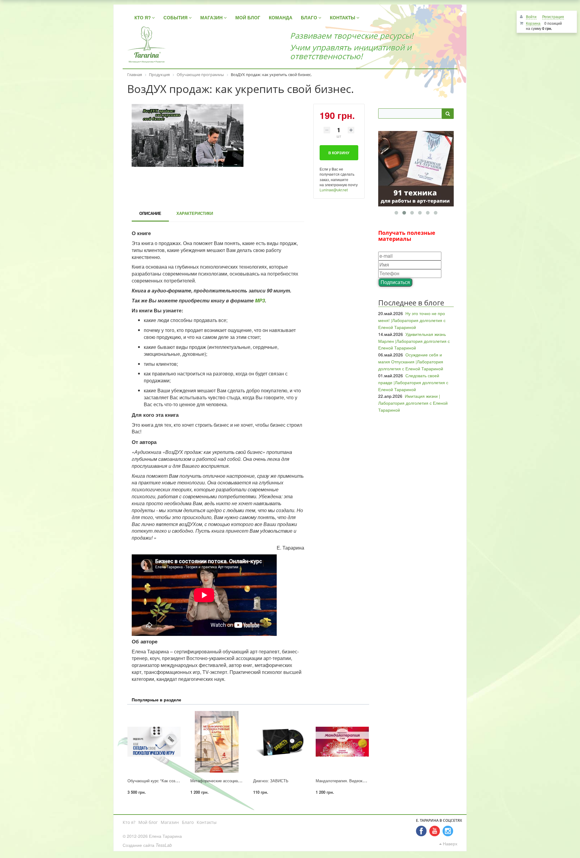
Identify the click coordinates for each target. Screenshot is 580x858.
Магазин (170, 822)
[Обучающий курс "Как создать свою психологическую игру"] (154, 742)
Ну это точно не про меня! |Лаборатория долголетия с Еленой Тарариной (412, 320)
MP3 (260, 300)
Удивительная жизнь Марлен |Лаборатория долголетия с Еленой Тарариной (414, 341)
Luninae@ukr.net (334, 189)
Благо (188, 822)
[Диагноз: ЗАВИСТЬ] (279, 742)
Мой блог (148, 822)
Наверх (449, 843)
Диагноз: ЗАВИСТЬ (270, 780)
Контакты (207, 822)
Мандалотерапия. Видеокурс (342, 780)
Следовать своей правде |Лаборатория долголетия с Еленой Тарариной (413, 382)
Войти (531, 16)
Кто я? (129, 822)
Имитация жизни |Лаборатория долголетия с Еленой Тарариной (413, 403)
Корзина (533, 23)
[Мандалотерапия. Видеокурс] (342, 742)
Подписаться (395, 282)
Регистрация (553, 16)
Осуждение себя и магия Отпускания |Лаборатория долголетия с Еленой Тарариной (410, 362)
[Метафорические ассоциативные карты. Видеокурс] (216, 742)
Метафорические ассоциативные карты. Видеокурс (237, 780)
